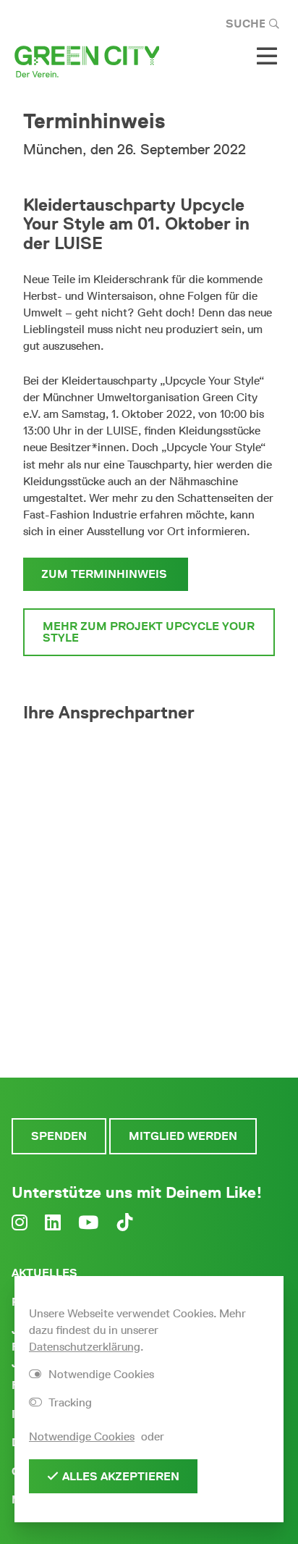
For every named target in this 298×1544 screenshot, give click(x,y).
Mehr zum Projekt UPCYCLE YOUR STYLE (149, 632)
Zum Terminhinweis (105, 574)
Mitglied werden (183, 1136)
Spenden (59, 1136)
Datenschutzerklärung (84, 1347)
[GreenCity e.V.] (86, 60)
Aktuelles (44, 1273)
